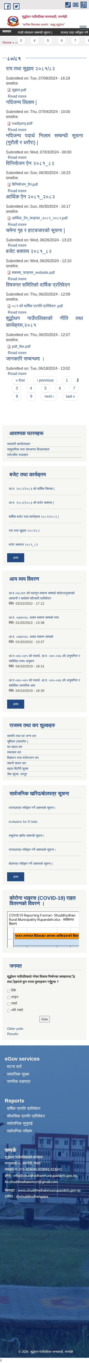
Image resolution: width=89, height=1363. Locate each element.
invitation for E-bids (23, 821)
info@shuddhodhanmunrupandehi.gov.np (45, 1176)
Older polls (15, 1028)
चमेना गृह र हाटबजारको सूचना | (35, 230)
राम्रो (14, 1003)
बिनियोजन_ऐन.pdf (25, 184)
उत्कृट (15, 997)
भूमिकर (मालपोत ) (17, 741)
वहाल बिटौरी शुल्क (17, 768)
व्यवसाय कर (14, 752)
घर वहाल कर (14, 747)
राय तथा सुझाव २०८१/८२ (30, 69)
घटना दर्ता (14, 1066)
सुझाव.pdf (19, 90)
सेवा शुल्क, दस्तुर (17, 774)
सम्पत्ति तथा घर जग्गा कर (21, 736)
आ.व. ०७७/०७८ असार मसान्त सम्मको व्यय (34, 617)
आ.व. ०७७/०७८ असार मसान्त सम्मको (31, 637)
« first (20, 380)
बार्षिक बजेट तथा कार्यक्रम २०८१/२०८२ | (34, 516)
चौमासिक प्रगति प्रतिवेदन (26, 1116)
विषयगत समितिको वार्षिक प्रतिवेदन (38, 285)
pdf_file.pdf (21, 346)
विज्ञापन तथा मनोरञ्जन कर (23, 758)
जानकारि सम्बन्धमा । (25, 359)
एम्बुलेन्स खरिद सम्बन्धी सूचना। (27, 835)
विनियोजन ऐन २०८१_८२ (30, 163)
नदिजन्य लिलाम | (21, 102)
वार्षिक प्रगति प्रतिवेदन (23, 1108)
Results (12, 1034)
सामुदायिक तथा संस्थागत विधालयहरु (28, 449)
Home (6, 42)
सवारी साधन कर (16, 763)
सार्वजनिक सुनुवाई (20, 1123)
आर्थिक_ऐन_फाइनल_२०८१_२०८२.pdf (39, 218)
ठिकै (13, 990)
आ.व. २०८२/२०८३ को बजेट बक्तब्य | (31, 502)
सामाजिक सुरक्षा (18, 1074)
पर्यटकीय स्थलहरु (17, 455)
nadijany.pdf (22, 123)
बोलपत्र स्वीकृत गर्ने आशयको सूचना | (31, 863)
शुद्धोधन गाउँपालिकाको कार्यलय (23, 1157)
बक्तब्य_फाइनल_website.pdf (33, 272)
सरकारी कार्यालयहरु (18, 444)
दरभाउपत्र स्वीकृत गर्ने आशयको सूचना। (32, 808)
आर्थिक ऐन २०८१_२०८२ (30, 197)
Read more (17, 96)
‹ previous (45, 380)
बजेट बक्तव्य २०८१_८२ (29, 251)
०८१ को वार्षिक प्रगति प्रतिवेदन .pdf (37, 306)
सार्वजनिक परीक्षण (19, 1131)
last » (70, 396)
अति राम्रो (17, 1010)
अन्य (15, 558)
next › (49, 396)
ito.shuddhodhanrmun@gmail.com (31, 1182)
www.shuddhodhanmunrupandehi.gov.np (49, 1190)
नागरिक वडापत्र (18, 1081)
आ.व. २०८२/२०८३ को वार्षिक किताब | (32, 488)
